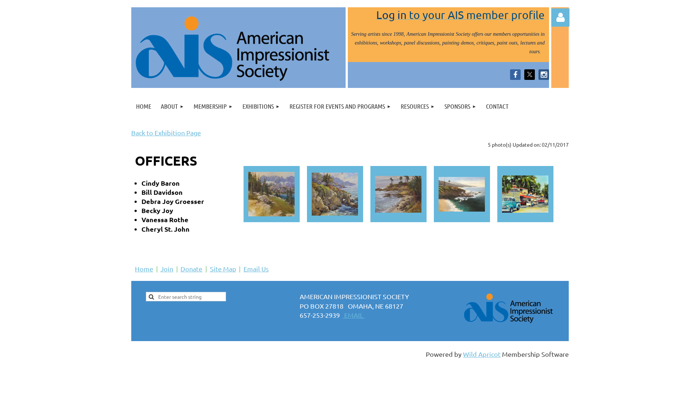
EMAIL (354, 315)
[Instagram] (543, 74)
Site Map (223, 269)
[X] (529, 74)
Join (166, 269)
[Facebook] (515, 74)
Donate (191, 269)
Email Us (256, 269)
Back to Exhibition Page (166, 132)
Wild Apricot (482, 354)
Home (144, 269)
